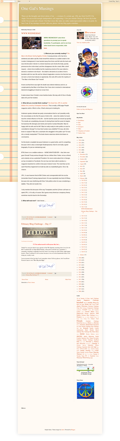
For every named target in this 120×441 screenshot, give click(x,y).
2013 (80, 274)
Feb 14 (83, 220)
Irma (78, 326)
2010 (80, 282)
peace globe (82, 341)
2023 (80, 147)
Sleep (78, 348)
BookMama (81, 120)
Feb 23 (83, 192)
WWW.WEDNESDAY (31, 33)
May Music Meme (94, 332)
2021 (80, 152)
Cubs (83, 311)
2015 (80, 269)
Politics (96, 342)
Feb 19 (83, 202)
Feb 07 (83, 237)
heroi (93, 323)
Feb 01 (83, 251)
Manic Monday (89, 330)
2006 (80, 291)
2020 (80, 258)
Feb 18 (83, 204)
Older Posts (68, 279)
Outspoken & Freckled (84, 131)
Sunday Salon (81, 133)
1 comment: (50, 217)
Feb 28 (83, 180)
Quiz (78, 343)
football (92, 317)
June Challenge (95, 326)
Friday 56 (96, 317)
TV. (88, 356)
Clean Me (79, 308)
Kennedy (31, 219)
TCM (92, 350)
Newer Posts (25, 279)
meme (82, 333)
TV (38, 275)
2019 (80, 260)
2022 (80, 150)
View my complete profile (83, 42)
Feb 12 (83, 225)
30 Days (87, 298)
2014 (80, 272)
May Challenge (85, 332)
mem (78, 334)
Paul (78, 342)
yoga (91, 358)
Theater (91, 352)
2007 (80, 289)
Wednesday (79, 358)
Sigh (95, 347)
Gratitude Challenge (92, 321)
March (82, 176)
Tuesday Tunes (80, 356)
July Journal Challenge (85, 326)
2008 (80, 286)
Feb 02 (83, 249)
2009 (80, 284)
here (45, 48)
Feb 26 (83, 185)
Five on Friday (86, 317)
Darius (97, 311)
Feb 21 (83, 197)
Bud (79, 122)
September (83, 161)
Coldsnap (84, 308)
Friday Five (87, 319)
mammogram (80, 330)
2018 (80, 262)
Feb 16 (83, 216)
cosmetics (79, 310)
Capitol (93, 304)
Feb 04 (83, 244)
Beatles (85, 302)
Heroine (96, 323)
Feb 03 (83, 247)
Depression (80, 313)
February (82, 178)
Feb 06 (83, 240)
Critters (78, 311)
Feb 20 (83, 199)
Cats (97, 304)
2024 (80, 145)
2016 (80, 267)
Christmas (84, 306)
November (83, 157)
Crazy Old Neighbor (93, 310)
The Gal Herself (91, 32)
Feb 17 (83, 207)
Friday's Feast (95, 319)
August (82, 164)
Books (27, 219)
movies (79, 336)
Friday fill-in (80, 318)
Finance (97, 315)
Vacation (92, 356)
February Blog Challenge (31, 275)
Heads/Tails (79, 323)
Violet (97, 356)
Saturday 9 (95, 343)
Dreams (86, 313)
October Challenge (88, 340)
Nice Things (90, 338)
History (78, 324)
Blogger (73, 429)
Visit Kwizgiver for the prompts (27, 241)
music (85, 336)
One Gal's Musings (37, 8)
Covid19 (84, 310)
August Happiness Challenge (88, 300)
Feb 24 (83, 190)
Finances (79, 317)
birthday (90, 302)
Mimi (79, 129)
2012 (80, 277)
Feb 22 (83, 195)
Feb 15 (83, 218)
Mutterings (91, 336)
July (81, 166)
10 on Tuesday (81, 298)
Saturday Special (81, 345)
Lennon (97, 328)
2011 (80, 279)
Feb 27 (83, 183)
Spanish (93, 348)
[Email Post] (55, 217)
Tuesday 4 (96, 354)
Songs (89, 348)
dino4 (62, 429)
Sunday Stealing (85, 350)
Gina (79, 124)
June (81, 168)
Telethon (87, 352)
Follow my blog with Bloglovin (85, 109)
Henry (89, 323)
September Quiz (86, 347)
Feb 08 (83, 235)
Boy (90, 304)
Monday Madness (90, 334)
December (82, 154)
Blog (94, 302)
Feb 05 (83, 242)
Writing (88, 358)
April (81, 173)
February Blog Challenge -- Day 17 (36, 223)
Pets (92, 341)
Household (96, 324)
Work (84, 358)
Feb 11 (83, 227)
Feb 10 (83, 230)
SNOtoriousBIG (83, 348)
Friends (79, 320)
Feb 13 (83, 223)
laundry (91, 328)
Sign (98, 347)
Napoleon (83, 338)
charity (79, 306)
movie (97, 334)
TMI (83, 354)
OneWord (96, 340)
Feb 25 (83, 187)
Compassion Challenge (93, 308)
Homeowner (89, 325)
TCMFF (97, 350)
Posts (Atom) (31, 282)
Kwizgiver (80, 126)
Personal (88, 342)
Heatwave (85, 323)
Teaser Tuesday (80, 352)
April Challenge (94, 298)
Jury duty (79, 328)
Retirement (82, 343)
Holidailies (82, 324)
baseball (80, 302)
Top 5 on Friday (89, 354)
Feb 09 (83, 232)
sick (92, 347)
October (82, 159)
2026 (80, 140)
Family (79, 315)
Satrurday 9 (88, 343)
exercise (92, 313)
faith (97, 313)
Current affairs (89, 311)
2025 (80, 142)
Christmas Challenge (93, 306)
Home (46, 279)
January (82, 255)
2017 (80, 265)
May (81, 171)
